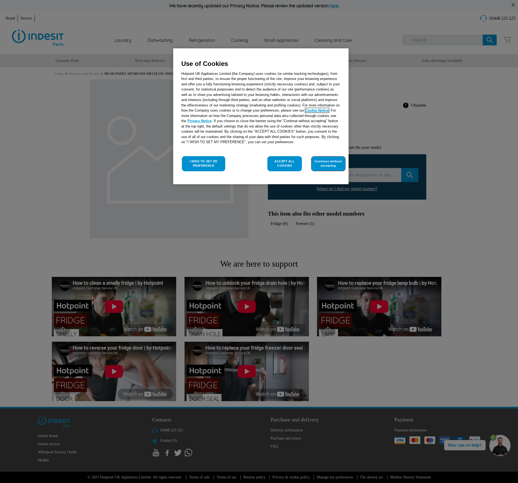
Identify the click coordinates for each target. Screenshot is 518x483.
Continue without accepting (328, 163)
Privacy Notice (200, 121)
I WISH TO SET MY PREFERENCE (203, 163)
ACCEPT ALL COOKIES (284, 163)
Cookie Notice (317, 110)
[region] (261, 116)
